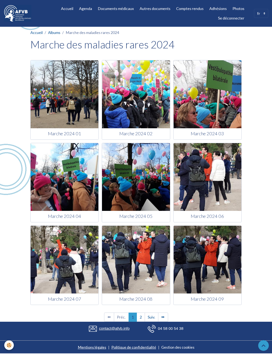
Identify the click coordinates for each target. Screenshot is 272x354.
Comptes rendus (190, 8)
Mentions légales (92, 347)
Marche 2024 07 (64, 299)
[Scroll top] (263, 345)
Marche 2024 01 (64, 133)
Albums (54, 32)
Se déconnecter (231, 18)
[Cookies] (9, 345)
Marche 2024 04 (64, 216)
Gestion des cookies (177, 347)
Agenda (85, 8)
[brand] (18, 13)
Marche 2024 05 (136, 216)
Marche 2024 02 (136, 133)
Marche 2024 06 (207, 216)
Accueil (67, 8)
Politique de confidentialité (133, 347)
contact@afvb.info (114, 328)
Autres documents (155, 8)
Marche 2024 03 (207, 133)
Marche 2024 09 (207, 299)
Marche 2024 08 (136, 299)
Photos (238, 8)
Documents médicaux (116, 8)
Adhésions (218, 8)
